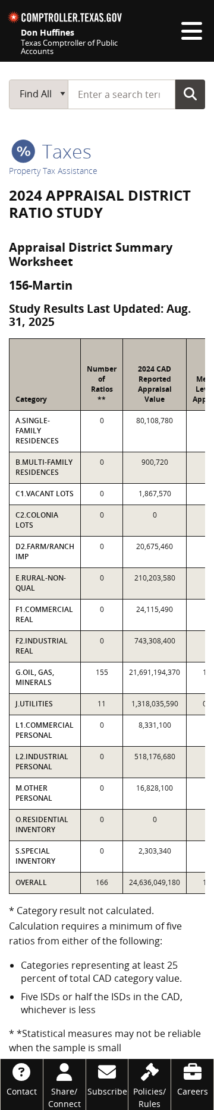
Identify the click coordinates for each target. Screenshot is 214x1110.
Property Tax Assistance (53, 170)
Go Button (190, 94)
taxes (64, 151)
